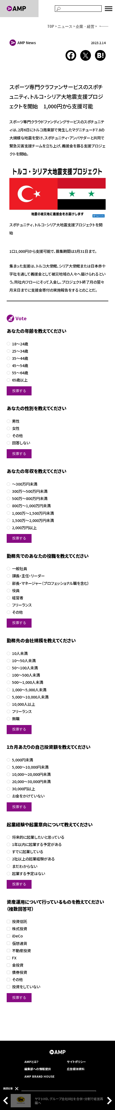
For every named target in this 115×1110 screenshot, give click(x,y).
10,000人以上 (23, 704)
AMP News (26, 42)
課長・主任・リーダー (28, 575)
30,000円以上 (23, 788)
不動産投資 (21, 950)
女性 (16, 428)
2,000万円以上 (24, 527)
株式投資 (19, 928)
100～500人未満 (26, 675)
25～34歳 (20, 351)
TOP (50, 26)
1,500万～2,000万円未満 (33, 520)
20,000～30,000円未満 (31, 781)
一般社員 (19, 568)
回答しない (21, 442)
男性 (16, 421)
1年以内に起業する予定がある (37, 844)
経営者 (17, 597)
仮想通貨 (19, 943)
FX (14, 957)
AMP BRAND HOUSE (39, 1076)
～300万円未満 (24, 484)
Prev (7, 1100)
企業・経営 (85, 26)
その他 (17, 435)
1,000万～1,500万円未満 (33, 513)
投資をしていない (26, 986)
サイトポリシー (76, 1061)
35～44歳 (20, 358)
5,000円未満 (22, 759)
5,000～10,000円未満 (30, 767)
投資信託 (19, 921)
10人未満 (20, 653)
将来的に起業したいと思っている (38, 837)
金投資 (17, 965)
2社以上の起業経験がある (33, 858)
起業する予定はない (28, 873)
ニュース (64, 26)
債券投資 (19, 972)
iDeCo (17, 936)
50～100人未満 (25, 667)
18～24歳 (20, 343)
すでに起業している (27, 851)
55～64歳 (20, 372)
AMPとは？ (31, 1061)
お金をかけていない (28, 796)
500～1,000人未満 (27, 682)
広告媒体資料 (76, 1069)
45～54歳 (20, 365)
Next (108, 1100)
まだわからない (24, 866)
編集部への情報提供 (37, 1069)
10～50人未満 (24, 660)
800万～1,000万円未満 (31, 505)
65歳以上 (20, 380)
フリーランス (22, 605)
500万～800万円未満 (29, 498)
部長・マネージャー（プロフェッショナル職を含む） (50, 583)
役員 (16, 590)
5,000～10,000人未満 (30, 697)
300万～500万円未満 (29, 491)
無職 (16, 718)
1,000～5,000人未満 (29, 689)
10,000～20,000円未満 (31, 774)
